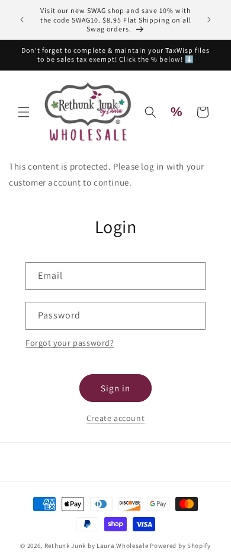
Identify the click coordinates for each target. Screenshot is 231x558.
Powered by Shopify (180, 545)
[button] (24, 112)
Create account (115, 418)
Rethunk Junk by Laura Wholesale (96, 545)
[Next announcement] (209, 20)
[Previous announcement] (22, 20)
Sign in (115, 388)
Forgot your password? (69, 342)
